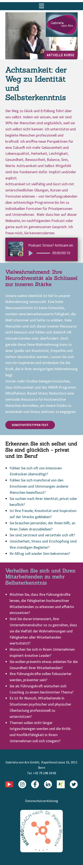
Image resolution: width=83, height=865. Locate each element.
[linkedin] (48, 784)
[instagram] (22, 784)
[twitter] (74, 784)
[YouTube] (9, 784)
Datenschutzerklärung (41, 801)
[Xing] (61, 784)
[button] (30, 253)
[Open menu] (41, 6)
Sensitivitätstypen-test (30, 425)
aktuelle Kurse (60, 55)
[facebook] (35, 784)
